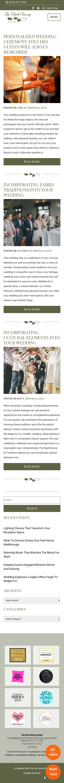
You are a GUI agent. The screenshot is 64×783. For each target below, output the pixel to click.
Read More (32, 161)
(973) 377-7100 (17, 2)
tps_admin (42, 108)
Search (32, 508)
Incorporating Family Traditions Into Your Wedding (29, 190)
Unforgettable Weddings (25, 755)
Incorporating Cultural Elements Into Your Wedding (32, 337)
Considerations (34, 752)
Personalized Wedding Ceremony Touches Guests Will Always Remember (30, 44)
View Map (32, 747)
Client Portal (52, 8)
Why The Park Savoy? (16, 752)
